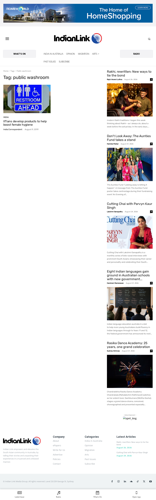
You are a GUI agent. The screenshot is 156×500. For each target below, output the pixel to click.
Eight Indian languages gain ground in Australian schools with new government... (128, 275)
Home (6, 71)
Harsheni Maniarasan (115, 283)
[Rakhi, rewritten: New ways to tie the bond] (130, 100)
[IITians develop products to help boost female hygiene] (27, 99)
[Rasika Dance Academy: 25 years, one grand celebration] (130, 371)
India (6, 117)
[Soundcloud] (131, 481)
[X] (144, 481)
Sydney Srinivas (113, 351)
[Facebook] (112, 481)
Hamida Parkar (113, 144)
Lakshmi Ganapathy (115, 212)
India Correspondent (12, 129)
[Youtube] (150, 481)
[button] (149, 39)
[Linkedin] (124, 481)
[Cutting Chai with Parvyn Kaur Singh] (130, 232)
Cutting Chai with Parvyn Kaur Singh (132, 452)
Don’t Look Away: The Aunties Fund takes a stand (129, 138)
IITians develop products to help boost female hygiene (25, 123)
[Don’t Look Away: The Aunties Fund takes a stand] (130, 164)
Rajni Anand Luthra (114, 79)
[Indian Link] (78, 39)
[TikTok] (137, 481)
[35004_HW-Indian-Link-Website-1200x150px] (78, 13)
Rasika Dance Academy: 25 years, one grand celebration (128, 345)
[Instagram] (118, 481)
